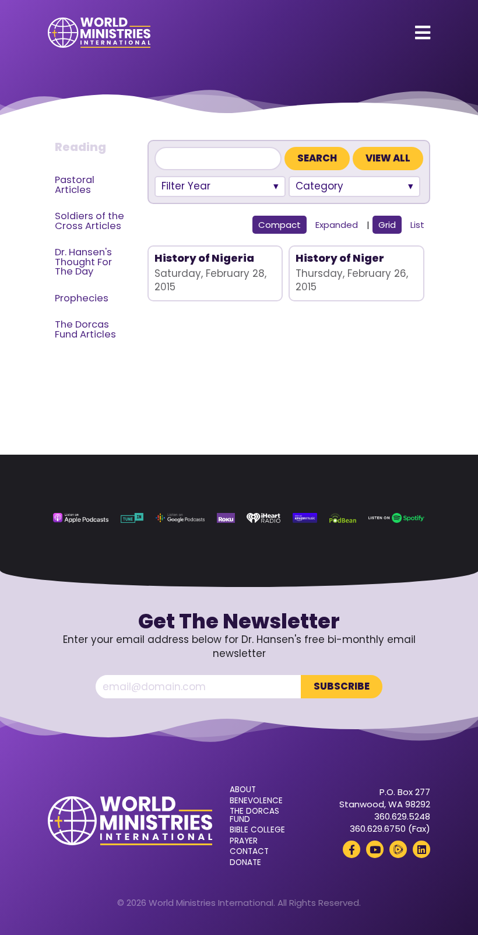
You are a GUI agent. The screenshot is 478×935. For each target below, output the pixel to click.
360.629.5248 (402, 816)
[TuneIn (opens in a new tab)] (132, 518)
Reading (80, 147)
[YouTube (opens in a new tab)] (375, 849)
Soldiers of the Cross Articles (89, 221)
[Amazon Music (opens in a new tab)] (305, 518)
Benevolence (256, 801)
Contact (249, 852)
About (243, 790)
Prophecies (81, 298)
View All (387, 158)
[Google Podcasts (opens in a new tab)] (180, 518)
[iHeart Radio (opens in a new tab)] (263, 518)
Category (319, 186)
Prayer (244, 841)
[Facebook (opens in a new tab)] (351, 849)
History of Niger (340, 258)
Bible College (257, 830)
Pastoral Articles (74, 184)
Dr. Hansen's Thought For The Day (83, 261)
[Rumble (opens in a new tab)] (398, 849)
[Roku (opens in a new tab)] (226, 518)
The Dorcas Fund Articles (85, 329)
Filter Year (185, 186)
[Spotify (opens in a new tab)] (396, 518)
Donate (245, 863)
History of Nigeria (204, 258)
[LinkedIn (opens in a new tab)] (421, 849)
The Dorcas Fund (254, 815)
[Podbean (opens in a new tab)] (342, 518)
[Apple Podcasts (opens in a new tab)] (80, 518)
